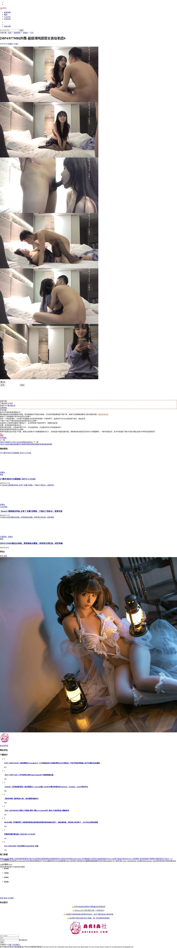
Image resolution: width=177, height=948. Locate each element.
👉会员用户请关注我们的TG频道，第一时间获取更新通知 (88, 918)
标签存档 (7, 12)
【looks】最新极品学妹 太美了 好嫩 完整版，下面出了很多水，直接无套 (31, 511)
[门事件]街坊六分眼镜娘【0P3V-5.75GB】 (18, 479)
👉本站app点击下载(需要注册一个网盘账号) (88, 910)
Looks (2, 507)
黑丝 (1, 435)
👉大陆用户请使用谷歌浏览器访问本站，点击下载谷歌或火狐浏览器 (88, 914)
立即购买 (3, 408)
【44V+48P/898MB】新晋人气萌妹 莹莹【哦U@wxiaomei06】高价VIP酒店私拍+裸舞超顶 (36, 810)
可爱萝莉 (3, 537)
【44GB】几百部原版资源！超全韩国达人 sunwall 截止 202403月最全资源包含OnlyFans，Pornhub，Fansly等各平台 (46, 787)
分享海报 (3, 438)
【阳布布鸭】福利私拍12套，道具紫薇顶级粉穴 (21, 798)
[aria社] (3, 9)
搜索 (21, 30)
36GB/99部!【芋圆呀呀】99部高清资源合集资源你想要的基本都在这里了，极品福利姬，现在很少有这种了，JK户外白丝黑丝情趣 (51, 822)
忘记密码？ (16, 945)
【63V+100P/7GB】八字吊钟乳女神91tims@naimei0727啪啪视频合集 (28, 775)
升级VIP (12, 405)
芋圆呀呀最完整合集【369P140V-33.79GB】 (20, 834)
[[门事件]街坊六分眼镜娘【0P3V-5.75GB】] (16, 453)
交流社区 (7, 19)
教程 (5, 14)
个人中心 (7, 17)
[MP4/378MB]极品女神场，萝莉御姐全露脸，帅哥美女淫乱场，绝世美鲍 (31, 543)
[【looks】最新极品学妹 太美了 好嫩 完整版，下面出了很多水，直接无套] (27, 485)
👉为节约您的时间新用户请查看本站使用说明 (88, 907)
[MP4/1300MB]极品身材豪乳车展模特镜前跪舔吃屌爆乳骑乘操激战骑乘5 (26, 444)
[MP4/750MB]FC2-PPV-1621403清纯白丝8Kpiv (16, 442)
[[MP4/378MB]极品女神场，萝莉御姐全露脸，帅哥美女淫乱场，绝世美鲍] (27, 517)
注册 (9, 945)
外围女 (10, 44)
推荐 (3, 382)
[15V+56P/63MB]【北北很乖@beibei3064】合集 (21, 846)
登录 (5, 556)
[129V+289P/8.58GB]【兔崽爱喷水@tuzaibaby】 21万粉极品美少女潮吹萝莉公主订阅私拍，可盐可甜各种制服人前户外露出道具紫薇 (52, 763)
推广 (17, 44)
